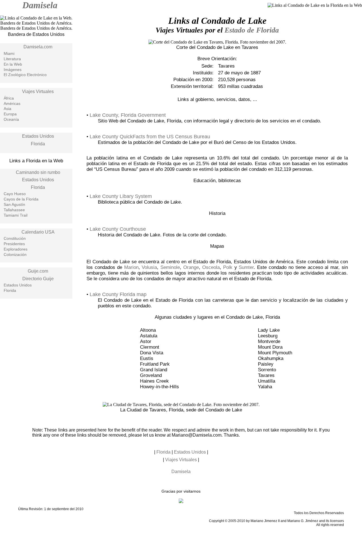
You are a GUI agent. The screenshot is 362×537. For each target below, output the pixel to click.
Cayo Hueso (15, 193)
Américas (12, 103)
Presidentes (14, 243)
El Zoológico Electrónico (25, 74)
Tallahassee (14, 210)
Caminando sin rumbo (38, 172)
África (9, 98)
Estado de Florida (252, 30)
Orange (191, 267)
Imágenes (12, 69)
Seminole (170, 267)
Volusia (149, 267)
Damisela (39, 5)
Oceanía (11, 119)
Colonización (15, 254)
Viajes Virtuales (38, 91)
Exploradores (15, 249)
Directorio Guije (38, 278)
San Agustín (14, 204)
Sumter (246, 267)
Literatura (12, 59)
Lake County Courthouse (118, 229)
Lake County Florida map (118, 294)
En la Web (13, 64)
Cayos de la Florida (21, 199)
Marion (131, 267)
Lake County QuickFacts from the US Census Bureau (150, 136)
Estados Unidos (38, 136)
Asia (7, 108)
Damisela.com (37, 46)
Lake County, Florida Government (128, 115)
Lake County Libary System (121, 196)
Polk (227, 267)
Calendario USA (38, 232)
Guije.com (38, 271)
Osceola (211, 267)
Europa (10, 114)
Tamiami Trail (15, 215)
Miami (9, 53)
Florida (38, 143)
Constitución (15, 238)
